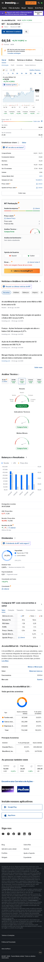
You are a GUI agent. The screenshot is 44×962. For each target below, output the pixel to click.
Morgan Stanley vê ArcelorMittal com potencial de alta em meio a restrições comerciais (22, 356)
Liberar (22, 637)
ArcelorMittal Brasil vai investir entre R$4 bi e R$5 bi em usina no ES (22, 303)
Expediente (27, 857)
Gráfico (11, 60)
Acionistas (20, 65)
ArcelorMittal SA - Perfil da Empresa (20, 646)
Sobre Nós (27, 845)
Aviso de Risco (6, 948)
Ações (4, 8)
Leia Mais (5, 661)
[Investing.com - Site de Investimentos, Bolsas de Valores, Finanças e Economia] (12, 3)
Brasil (24, 8)
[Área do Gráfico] (6, 70)
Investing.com (6, 361)
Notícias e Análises (25, 60)
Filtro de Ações (14, 8)
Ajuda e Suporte (29, 853)
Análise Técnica (9, 374)
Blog (3, 845)
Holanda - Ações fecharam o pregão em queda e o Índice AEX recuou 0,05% (21, 316)
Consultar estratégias (14, 53)
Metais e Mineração (35, 667)
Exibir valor (37, 121)
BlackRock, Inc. (7, 751)
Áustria (39, 679)
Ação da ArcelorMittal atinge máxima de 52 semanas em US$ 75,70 (19, 343)
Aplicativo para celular (9, 849)
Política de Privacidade (8, 942)
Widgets (4, 857)
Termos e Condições (8, 935)
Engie (22, 766)
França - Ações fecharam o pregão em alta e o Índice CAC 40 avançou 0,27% (20, 329)
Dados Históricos (30, 65)
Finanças (38, 60)
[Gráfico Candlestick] (4, 70)
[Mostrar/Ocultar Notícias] (14, 70)
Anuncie (26, 849)
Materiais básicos (35, 671)
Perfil (12, 65)
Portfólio (4, 853)
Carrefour (6, 766)
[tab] (4, 381)
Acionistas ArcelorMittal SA (16, 686)
